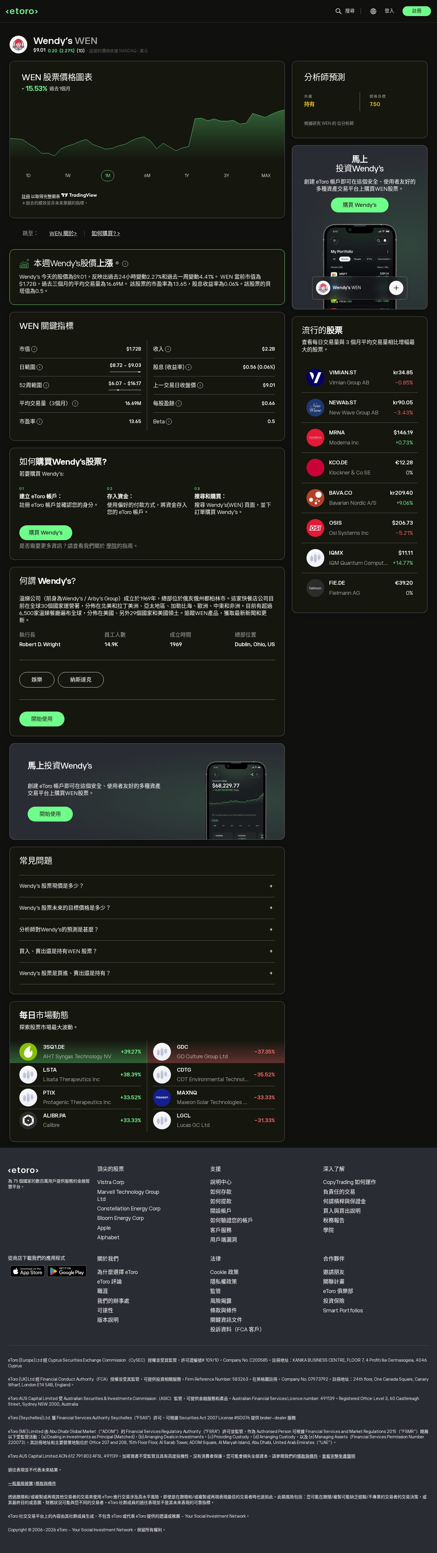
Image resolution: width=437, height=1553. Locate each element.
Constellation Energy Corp (129, 1209)
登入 (389, 11)
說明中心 (221, 1182)
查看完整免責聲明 (338, 1456)
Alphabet (108, 1237)
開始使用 (42, 719)
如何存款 (221, 1192)
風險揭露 (221, 1301)
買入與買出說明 (342, 1211)
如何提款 (221, 1201)
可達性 (105, 1311)
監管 (215, 1291)
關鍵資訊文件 (226, 1320)
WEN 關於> (63, 234)
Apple (104, 1228)
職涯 (102, 1291)
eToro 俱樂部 (338, 1291)
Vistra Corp (110, 1182)
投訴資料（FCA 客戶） (237, 1330)
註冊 (417, 11)
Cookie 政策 (224, 1272)
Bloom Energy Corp (120, 1218)
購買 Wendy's (360, 205)
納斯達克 (81, 680)
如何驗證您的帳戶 (231, 1221)
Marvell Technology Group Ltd (128, 1195)
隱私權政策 (223, 1282)
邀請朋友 (334, 1272)
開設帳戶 (221, 1211)
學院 (111, 546)
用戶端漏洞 (223, 1240)
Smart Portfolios (343, 1311)
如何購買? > (106, 234)
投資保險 (334, 1301)
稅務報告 (334, 1221)
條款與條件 (223, 1311)
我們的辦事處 (113, 1301)
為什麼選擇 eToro (117, 1272)
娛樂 (37, 680)
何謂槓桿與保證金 (344, 1201)
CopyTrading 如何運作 (349, 1182)
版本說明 (108, 1320)
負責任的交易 (339, 1192)
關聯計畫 (334, 1282)
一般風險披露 (20, 1483)
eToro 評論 (109, 1282)
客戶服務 (221, 1230)
